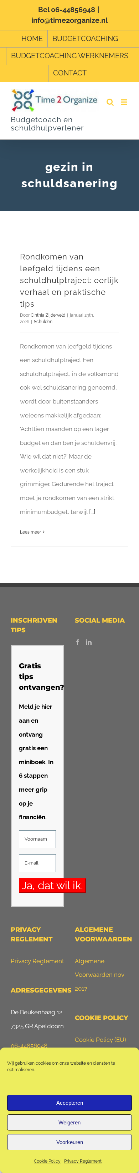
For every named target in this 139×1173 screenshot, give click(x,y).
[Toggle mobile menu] (124, 102)
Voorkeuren (69, 1142)
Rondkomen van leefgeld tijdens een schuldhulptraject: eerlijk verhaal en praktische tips (69, 280)
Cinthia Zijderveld (48, 315)
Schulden (43, 321)
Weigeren (69, 1122)
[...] (92, 511)
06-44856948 (29, 1045)
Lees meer (30, 532)
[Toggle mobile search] (110, 102)
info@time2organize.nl (69, 20)
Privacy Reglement (83, 1161)
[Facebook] (78, 642)
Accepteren (69, 1103)
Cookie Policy (47, 1161)
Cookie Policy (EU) (100, 1039)
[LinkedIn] (89, 642)
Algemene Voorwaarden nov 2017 (99, 974)
